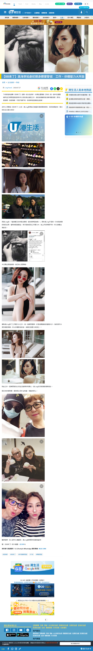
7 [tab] (42, 22)
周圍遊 (79, 17)
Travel (20, 4)
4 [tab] (48, 20)
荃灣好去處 (82, 625)
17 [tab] (50, 24)
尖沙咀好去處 (53, 625)
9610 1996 (42, 549)
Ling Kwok (8, 87)
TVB (32, 554)
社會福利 (63, 627)
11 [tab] (50, 22)
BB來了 (13, 554)
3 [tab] (46, 20)
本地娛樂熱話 (23, 554)
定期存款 (51, 13)
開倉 (45, 625)
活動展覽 (36, 625)
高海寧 (22, 544)
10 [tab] (48, 22)
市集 (41, 625)
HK (14, 4)
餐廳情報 (49, 627)
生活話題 (11, 82)
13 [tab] (43, 24)
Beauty (34, 4)
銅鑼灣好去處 (63, 625)
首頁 (3, 82)
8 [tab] (44, 22)
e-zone (47, 4)
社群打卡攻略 (61, 4)
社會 (43, 627)
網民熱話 (36, 633)
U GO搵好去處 (84, 7)
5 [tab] (50, 20)
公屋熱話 (37, 13)
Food (26, 4)
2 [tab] (44, 20)
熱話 (17, 82)
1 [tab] (42, 20)
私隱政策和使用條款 (51, 643)
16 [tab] (49, 24)
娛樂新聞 (44, 13)
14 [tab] (45, 24)
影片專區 (70, 17)
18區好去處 (88, 17)
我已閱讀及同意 (75, 643)
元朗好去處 (73, 625)
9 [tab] (46, 22)
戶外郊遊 (56, 627)
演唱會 (7, 17)
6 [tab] (51, 20)
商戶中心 (69, 4)
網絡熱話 (39, 554)
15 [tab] (47, 24)
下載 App (79, 4)
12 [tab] (51, 22)
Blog (40, 4)
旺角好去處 (37, 627)
